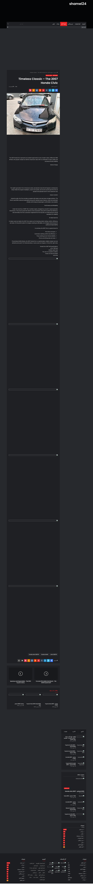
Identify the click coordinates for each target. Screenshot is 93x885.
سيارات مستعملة (49, 75)
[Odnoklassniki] (33, 90)
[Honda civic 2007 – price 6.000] (50, 863)
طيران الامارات (42, 879)
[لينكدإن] (50, 90)
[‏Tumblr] (46, 90)
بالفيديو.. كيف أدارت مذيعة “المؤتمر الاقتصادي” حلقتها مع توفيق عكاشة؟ (70, 738)
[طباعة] (19, 660)
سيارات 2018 (42, 877)
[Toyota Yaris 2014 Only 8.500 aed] (33, 698)
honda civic (44, 654)
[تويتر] (53, 90)
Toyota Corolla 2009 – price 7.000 (70, 751)
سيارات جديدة (35, 877)
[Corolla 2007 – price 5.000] (80, 759)
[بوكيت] (30, 90)
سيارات (36, 874)
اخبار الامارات (32, 863)
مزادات (58, 23)
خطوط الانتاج (63, 23)
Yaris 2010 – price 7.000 (70, 796)
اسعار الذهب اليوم (42, 867)
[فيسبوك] (56, 90)
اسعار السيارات (33, 870)
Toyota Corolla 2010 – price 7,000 (70, 814)
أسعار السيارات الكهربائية (40, 863)
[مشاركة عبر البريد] (22, 660)
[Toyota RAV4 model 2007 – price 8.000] (80, 765)
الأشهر (82, 731)
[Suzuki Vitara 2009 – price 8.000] (57, 871)
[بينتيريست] (43, 90)
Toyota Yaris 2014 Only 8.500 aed (33, 704)
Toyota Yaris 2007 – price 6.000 (51, 704)
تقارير (53, 23)
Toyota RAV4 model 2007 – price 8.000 (71, 764)
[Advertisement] (33, 10)
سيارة (30, 877)
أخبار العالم (81, 846)
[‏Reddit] (40, 90)
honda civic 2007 (33, 654)
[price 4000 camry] (16, 698)
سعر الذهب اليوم (42, 874)
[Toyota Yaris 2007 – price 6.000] (50, 698)
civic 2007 (53, 654)
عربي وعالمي (70, 23)
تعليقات (65, 731)
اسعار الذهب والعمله (41, 870)
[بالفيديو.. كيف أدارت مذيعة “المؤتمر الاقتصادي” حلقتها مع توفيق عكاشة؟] (80, 739)
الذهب (40, 872)
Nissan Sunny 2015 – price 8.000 (71, 808)
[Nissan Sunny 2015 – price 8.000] (80, 810)
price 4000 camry (19, 703)
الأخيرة (74, 731)
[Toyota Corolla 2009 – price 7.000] (80, 753)
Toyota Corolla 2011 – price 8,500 (70, 745)
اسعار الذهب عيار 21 (33, 867)
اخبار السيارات (77, 23)
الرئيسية (83, 23)
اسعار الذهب (36, 865)
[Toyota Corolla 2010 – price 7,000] (80, 816)
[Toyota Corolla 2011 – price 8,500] (80, 746)
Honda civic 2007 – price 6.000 (74, 791)
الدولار (44, 872)
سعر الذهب (35, 872)
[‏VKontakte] (36, 90)
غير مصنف (81, 829)
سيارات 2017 (30, 874)
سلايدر (82, 833)
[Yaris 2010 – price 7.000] (80, 797)
